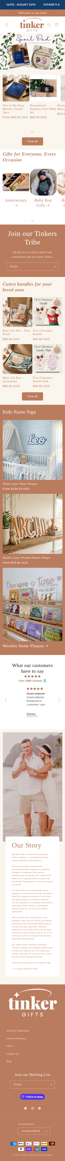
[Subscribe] (55, 267)
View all (32, 141)
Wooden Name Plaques (23, 646)
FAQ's (9, 1046)
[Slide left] (25, 132)
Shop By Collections (17, 1030)
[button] (7, 24)
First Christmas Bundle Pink (43, 379)
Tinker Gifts (26, 1155)
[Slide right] (39, 132)
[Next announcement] (59, 12)
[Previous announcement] (6, 12)
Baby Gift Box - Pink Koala (16, 332)
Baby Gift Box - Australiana (13, 379)
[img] (32, 676)
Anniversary (16, 200)
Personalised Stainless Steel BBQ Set (43, 109)
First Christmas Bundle (43, 332)
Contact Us (12, 1053)
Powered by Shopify (42, 1155)
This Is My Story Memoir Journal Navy (13, 109)
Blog (8, 1061)
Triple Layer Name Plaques (20, 483)
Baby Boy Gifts (43, 202)
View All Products (16, 1038)
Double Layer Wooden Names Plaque (26, 557)
